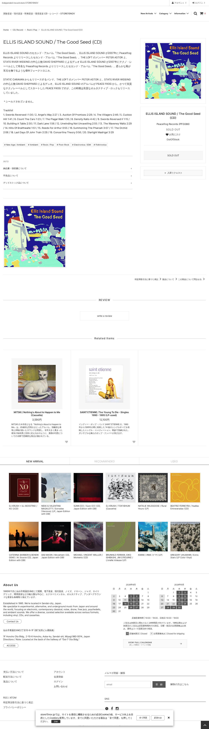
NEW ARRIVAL (35, 461)
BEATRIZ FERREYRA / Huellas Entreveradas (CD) (184, 507)
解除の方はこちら (179, 684)
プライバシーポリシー (14, 707)
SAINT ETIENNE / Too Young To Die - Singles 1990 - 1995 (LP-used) (104, 414)
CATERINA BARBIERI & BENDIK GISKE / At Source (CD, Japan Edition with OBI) (24, 557)
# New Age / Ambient (14, 145)
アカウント (179, 3)
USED (174, 461)
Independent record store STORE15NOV (20, 3)
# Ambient (33, 145)
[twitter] (106, 709)
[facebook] (112, 709)
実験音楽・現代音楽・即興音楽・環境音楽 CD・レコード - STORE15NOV (39, 13)
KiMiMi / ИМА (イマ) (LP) (150, 555)
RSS (5, 697)
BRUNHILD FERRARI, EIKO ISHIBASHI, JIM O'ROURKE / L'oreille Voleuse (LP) (119, 557)
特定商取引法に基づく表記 (147, 279)
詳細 (56, 721)
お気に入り (175, 134)
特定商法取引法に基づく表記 (18, 702)
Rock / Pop (32, 30)
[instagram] (117, 709)
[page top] (205, 725)
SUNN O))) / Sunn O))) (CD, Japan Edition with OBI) (87, 507)
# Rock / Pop (47, 145)
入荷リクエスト (173, 172)
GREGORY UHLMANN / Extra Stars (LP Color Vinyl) (184, 556)
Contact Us (12, 621)
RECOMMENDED (104, 461)
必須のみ (158, 718)
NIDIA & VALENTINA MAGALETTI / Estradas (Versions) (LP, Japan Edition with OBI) (55, 510)
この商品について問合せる (190, 279)
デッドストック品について (16, 182)
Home (6, 30)
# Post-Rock (63, 145)
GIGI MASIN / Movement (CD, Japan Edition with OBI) (55, 556)
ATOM (13, 697)
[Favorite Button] (66, 442)
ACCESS (11, 645)
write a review (104, 315)
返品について (168, 279)
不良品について (10, 175)
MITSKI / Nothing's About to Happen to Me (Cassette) (37, 414)
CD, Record (18, 30)
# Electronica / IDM (81, 145)
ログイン (199, 3)
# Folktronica (100, 145)
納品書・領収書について (15, 168)
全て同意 (143, 718)
